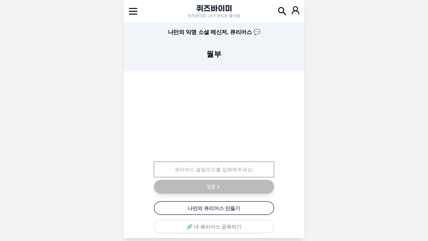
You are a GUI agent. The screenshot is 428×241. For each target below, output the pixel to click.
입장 (211, 187)
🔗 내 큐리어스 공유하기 (214, 226)
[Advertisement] (214, 115)
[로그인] (295, 11)
